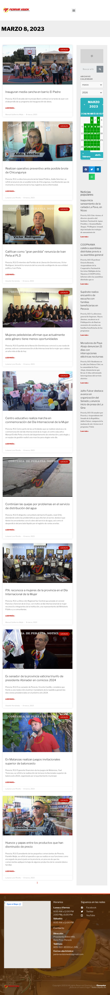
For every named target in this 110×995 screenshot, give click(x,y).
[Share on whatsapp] (92, 177)
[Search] (100, 69)
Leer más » (10, 108)
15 (92, 133)
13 (85, 133)
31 (98, 147)
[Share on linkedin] (98, 169)
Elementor (101, 985)
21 (88, 140)
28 (88, 147)
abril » (98, 155)
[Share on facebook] (86, 169)
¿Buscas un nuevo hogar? (87, 987)
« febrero (86, 155)
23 (95, 140)
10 (98, 126)
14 (88, 133)
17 (98, 133)
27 (85, 147)
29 (91, 147)
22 (91, 140)
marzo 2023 (94, 104)
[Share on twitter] (92, 169)
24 (98, 140)
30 (95, 147)
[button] (74, 10)
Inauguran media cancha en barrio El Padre (33, 92)
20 (85, 140)
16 (95, 133)
